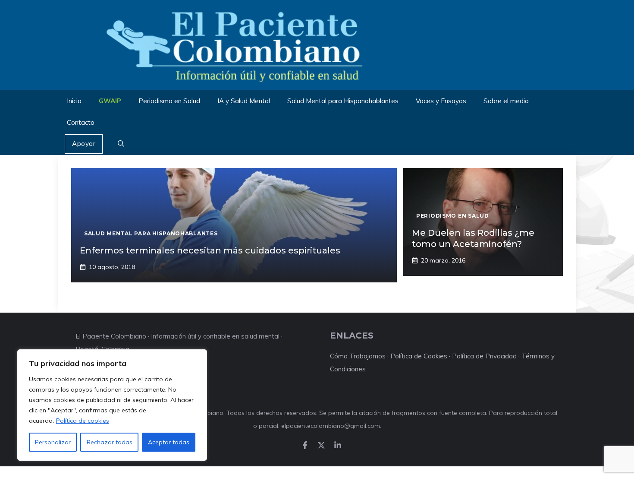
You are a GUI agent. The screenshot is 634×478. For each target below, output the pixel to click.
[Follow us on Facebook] (305, 445)
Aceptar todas (168, 442)
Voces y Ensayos (441, 101)
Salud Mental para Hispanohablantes (343, 101)
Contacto (80, 122)
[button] (121, 144)
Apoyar (83, 143)
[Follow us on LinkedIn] (338, 445)
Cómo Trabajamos (358, 356)
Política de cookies (82, 420)
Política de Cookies (418, 356)
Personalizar (53, 442)
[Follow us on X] (321, 445)
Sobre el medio (506, 101)
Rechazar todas (109, 442)
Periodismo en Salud (169, 101)
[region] (112, 405)
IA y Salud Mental (243, 101)
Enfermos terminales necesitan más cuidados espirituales (210, 250)
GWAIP (110, 101)
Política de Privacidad (484, 356)
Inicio (74, 101)
